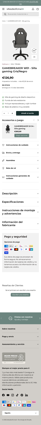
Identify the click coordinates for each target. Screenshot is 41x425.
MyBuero (5, 64)
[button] (37, 9)
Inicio (4, 21)
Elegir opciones (21, 135)
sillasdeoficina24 (12, 420)
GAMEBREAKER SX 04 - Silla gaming (24, 127)
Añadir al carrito (27, 113)
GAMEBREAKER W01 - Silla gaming (19, 21)
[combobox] (20, 14)
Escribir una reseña (20, 295)
